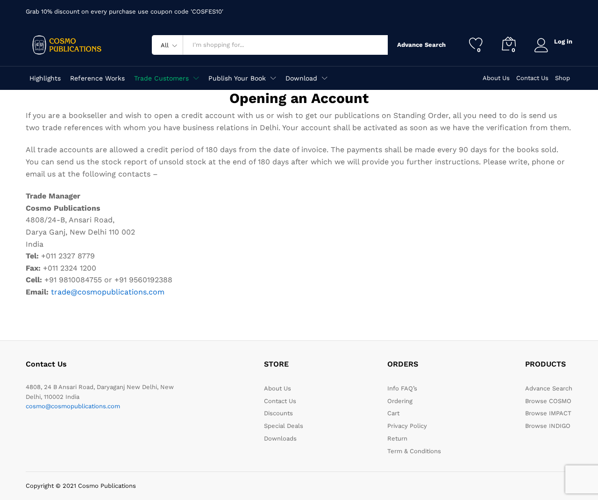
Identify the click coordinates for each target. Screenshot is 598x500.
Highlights (45, 78)
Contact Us (532, 77)
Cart (393, 413)
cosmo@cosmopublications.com (73, 406)
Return (397, 438)
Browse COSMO (548, 400)
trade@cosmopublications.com (107, 291)
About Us (496, 77)
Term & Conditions (414, 451)
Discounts (278, 413)
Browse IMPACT (548, 413)
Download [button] (301, 78)
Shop (562, 77)
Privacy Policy (407, 425)
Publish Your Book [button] (237, 78)
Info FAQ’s (402, 388)
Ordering (400, 400)
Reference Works (97, 78)
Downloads (280, 438)
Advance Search (419, 44)
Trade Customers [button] (161, 78)
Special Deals (283, 425)
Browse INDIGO (547, 425)
